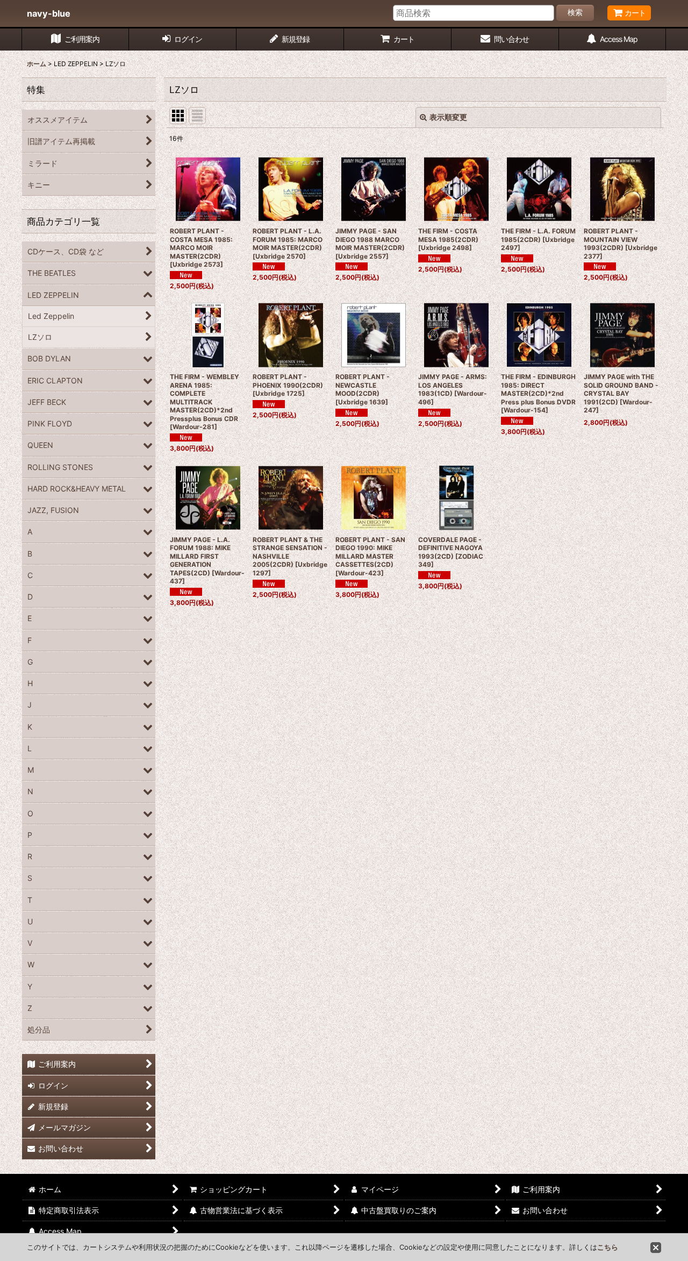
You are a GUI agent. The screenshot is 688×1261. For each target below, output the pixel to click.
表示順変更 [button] (448, 117)
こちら (607, 1247)
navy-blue (48, 13)
